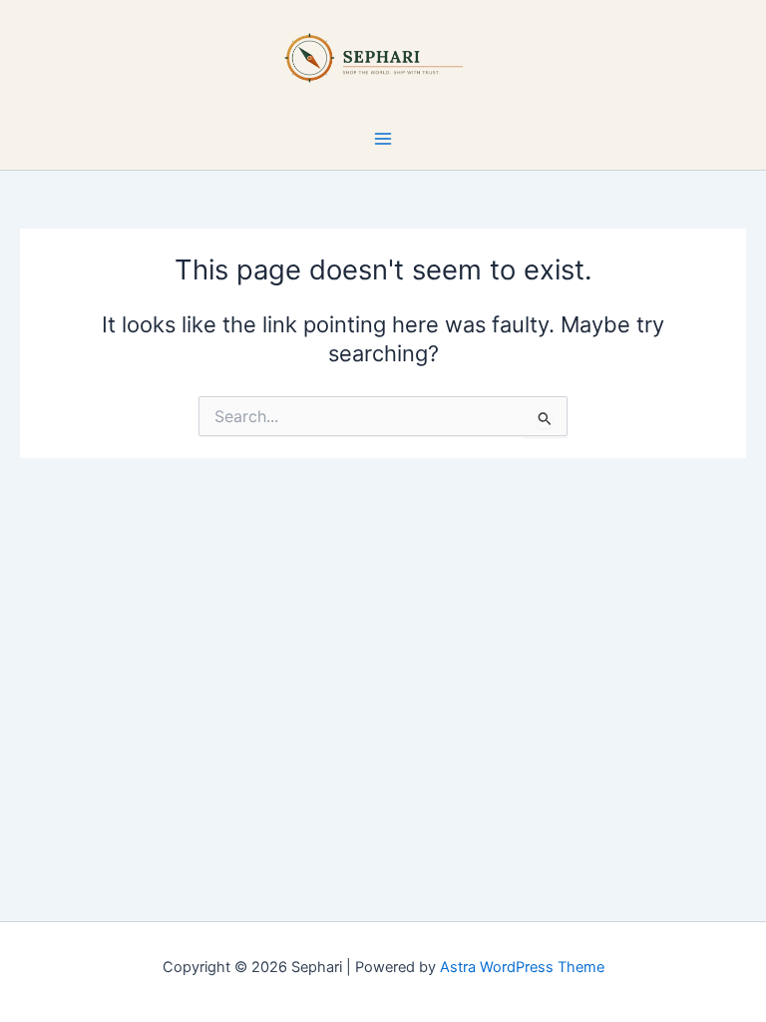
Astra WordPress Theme (522, 967)
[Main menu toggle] (383, 139)
